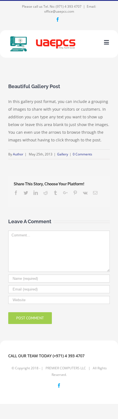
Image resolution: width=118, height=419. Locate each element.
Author (18, 154)
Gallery (62, 154)
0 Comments (82, 154)
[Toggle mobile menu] (107, 42)
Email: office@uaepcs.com (70, 9)
